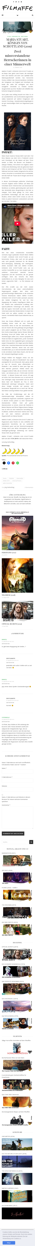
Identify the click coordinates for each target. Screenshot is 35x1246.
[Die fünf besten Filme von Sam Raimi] (17, 1066)
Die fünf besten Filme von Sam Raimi (13, 1058)
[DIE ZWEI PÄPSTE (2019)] (17, 930)
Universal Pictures (16, 481)
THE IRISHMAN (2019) (9, 905)
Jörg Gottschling (9, 487)
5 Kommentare (29, 487)
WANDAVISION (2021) (9, 853)
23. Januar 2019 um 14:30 (8, 681)
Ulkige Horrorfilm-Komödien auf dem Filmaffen (16, 1040)
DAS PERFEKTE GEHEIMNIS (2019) (13, 981)
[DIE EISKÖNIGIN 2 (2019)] (17, 1007)
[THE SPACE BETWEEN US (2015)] (17, 1179)
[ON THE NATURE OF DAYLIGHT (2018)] (17, 1161)
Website (4, 786)
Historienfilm (20, 478)
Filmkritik (11, 478)
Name (4, 768)
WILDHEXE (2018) (8, 595)
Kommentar (6, 805)
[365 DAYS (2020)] (17, 878)
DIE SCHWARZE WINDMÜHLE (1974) (13, 964)
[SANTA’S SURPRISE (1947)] (17, 1196)
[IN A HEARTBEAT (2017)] (17, 1213)
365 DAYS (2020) (7, 870)
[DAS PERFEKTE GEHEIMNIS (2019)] (17, 989)
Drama (4, 478)
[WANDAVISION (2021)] (17, 861)
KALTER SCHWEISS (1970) (10, 1016)
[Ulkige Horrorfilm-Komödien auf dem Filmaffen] (17, 1048)
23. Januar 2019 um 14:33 (12, 700)
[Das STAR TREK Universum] (17, 1102)
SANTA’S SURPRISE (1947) (10, 1188)
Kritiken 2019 (6, 481)
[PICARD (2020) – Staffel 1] (17, 896)
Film (9, 36)
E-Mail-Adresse (7, 777)
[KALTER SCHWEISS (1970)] (17, 1024)
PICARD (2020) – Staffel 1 (10, 888)
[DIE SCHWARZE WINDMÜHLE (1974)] (17, 972)
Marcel (4, 639)
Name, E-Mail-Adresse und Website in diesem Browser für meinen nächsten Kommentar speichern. (16, 799)
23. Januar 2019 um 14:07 (8, 641)
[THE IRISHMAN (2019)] (17, 913)
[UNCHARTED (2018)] (17, 1144)
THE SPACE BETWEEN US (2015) (12, 1171)
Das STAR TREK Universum (10, 1094)
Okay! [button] (9, 1242)
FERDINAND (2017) (9, 552)
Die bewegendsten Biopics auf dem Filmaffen (16, 1112)
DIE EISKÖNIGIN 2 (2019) (10, 999)
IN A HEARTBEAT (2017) (9, 1205)
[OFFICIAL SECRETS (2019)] (17, 955)
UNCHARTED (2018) (8, 1136)
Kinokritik (16, 36)
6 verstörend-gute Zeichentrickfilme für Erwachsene (14, 1076)
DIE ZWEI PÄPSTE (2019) (10, 922)
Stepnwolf (6, 717)
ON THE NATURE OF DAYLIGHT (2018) (14, 1154)
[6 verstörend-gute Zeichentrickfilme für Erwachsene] (17, 1085)
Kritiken (24, 36)
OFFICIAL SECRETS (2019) (12, 624)
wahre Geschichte (7, 483)
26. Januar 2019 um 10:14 (8, 719)
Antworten (6, 643)
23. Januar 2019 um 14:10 (12, 660)
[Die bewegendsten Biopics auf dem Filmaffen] (17, 1120)
